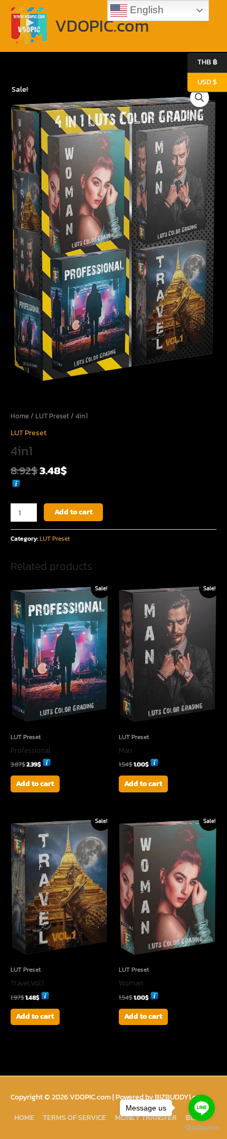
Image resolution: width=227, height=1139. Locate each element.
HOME (24, 1117)
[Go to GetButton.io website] (202, 1128)
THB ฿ (202, 62)
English (145, 9)
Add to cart (73, 511)
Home (20, 416)
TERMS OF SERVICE (74, 1117)
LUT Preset (52, 416)
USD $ (202, 81)
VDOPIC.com (102, 26)
